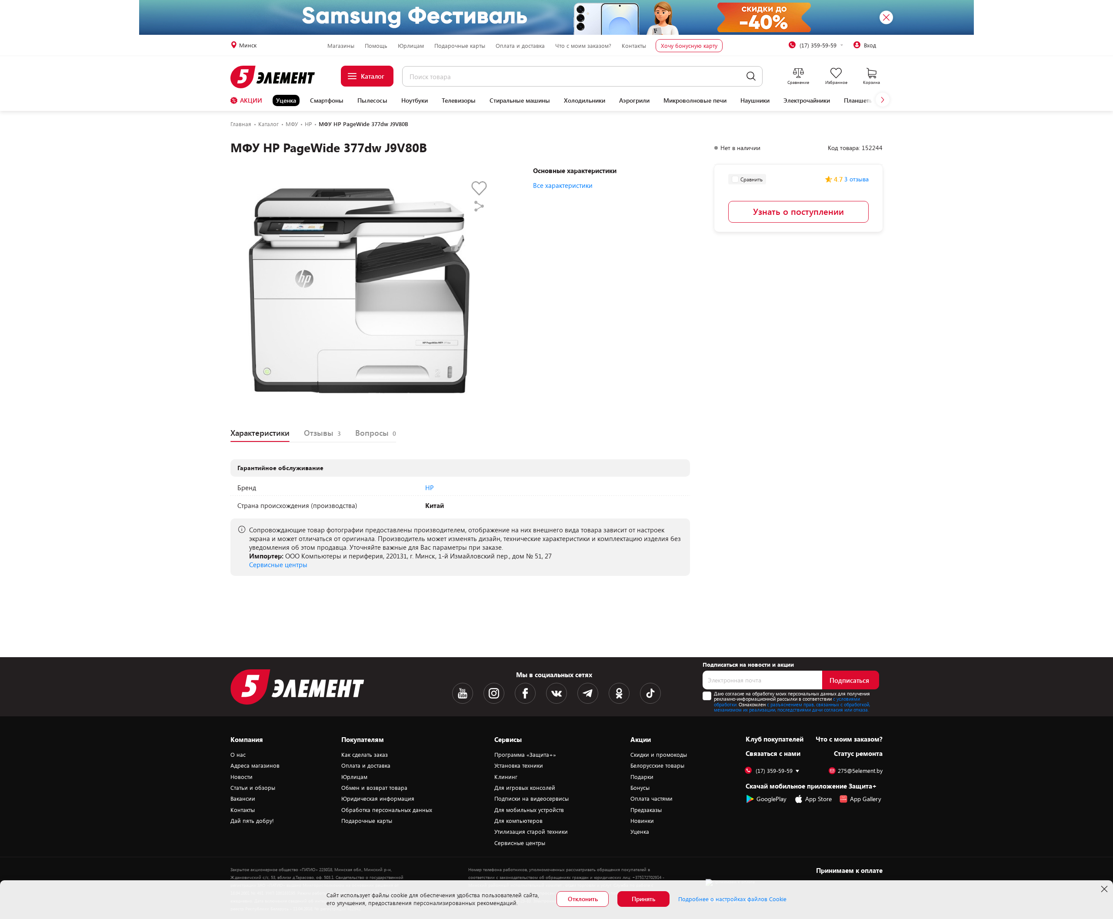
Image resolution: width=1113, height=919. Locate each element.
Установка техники (518, 765)
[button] (883, 100)
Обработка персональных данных (386, 810)
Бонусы (640, 788)
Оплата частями (651, 798)
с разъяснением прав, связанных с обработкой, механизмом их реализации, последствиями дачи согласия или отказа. (792, 707)
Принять (643, 899)
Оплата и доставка (520, 46)
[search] (751, 76)
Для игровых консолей (524, 788)
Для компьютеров (518, 821)
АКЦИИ (251, 100)
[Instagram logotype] (493, 693)
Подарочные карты (459, 46)
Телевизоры (459, 100)
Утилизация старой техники (531, 831)
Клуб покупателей (774, 739)
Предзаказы (646, 810)
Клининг (505, 777)
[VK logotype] (556, 693)
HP (429, 487)
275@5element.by (860, 771)
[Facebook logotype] (525, 693)
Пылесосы (372, 100)
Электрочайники (806, 100)
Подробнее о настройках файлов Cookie (732, 899)
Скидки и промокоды (658, 755)
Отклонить (583, 899)
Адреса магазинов (255, 765)
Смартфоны (326, 100)
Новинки (642, 821)
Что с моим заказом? (583, 46)
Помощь (376, 46)
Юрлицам (411, 46)
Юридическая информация (377, 798)
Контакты (634, 46)
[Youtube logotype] (462, 693)
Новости (241, 777)
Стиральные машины (520, 100)
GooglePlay (771, 799)
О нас (238, 755)
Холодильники (584, 100)
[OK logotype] (619, 693)
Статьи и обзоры (252, 788)
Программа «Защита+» (525, 755)
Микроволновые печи (694, 100)
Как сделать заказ (364, 755)
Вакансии (242, 798)
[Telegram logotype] (587, 693)
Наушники (755, 100)
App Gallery (865, 799)
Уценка (286, 100)
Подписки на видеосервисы (531, 798)
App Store (818, 799)
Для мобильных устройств (529, 810)
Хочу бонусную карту (689, 46)
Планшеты (859, 100)
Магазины (340, 46)
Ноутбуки (414, 100)
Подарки (641, 777)
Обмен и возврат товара (374, 788)
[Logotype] (277, 77)
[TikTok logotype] (650, 693)
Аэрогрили (634, 100)
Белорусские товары (657, 765)
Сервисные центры (278, 564)
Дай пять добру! (252, 821)
